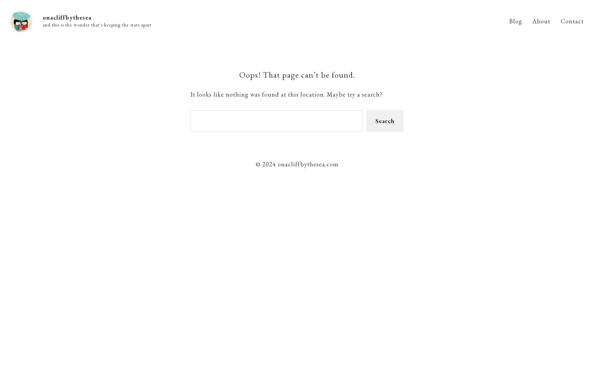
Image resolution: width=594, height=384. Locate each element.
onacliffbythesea (67, 17)
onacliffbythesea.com (307, 164)
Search (385, 121)
